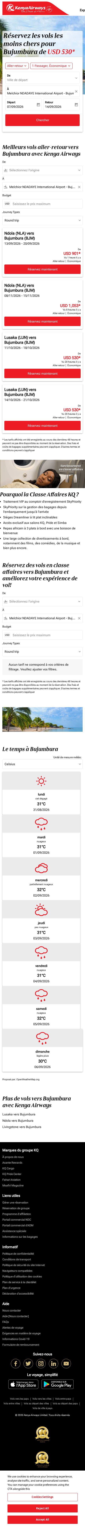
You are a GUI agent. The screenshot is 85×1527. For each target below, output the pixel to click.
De (8, 75)
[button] (51, 66)
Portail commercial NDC (16, 1219)
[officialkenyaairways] (41, 1363)
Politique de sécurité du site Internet (23, 1265)
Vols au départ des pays (65, 1403)
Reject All (42, 1508)
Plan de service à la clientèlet (19, 1282)
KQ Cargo (8, 1168)
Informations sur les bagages (20, 1236)
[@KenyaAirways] (28, 1363)
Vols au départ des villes (36, 1403)
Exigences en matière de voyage (21, 1333)
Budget (6, 195)
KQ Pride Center (11, 1174)
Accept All (42, 1519)
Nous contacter (11, 1310)
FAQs (5, 1321)
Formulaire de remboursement (20, 1344)
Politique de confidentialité (18, 1253)
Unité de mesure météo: (67, 757)
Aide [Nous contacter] (15, 1316)
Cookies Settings (42, 1497)
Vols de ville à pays (42, 1408)
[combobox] (44, 170)
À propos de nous (13, 1156)
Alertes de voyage (12, 1327)
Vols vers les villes (41, 1398)
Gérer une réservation (15, 1202)
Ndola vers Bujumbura (17, 1120)
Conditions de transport (16, 1259)
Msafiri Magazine (13, 1185)
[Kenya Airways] (15, 1363)
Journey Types (11, 212)
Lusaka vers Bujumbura (18, 1114)
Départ (11, 102)
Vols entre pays (63, 1398)
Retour (49, 102)
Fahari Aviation (11, 1179)
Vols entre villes (12, 1403)
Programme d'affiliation (16, 1214)
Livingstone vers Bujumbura (21, 1127)
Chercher (42, 120)
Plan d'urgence (11, 1287)
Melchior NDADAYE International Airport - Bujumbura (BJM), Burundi (40, 93)
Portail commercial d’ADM (17, 1225)
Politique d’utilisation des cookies (22, 1276)
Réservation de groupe (15, 1208)
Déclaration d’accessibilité (18, 1293)
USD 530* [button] (61, 52)
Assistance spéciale (14, 1231)
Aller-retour (15, 66)
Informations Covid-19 (15, 1339)
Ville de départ (17, 80)
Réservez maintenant (43, 269)
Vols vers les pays (19, 1398)
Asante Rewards (12, 1162)
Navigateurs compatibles (17, 1270)
